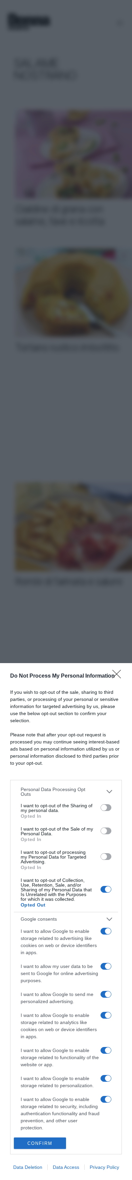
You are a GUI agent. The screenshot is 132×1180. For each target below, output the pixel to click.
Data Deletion (27, 1167)
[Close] (118, 676)
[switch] (106, 807)
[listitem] (66, 791)
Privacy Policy (104, 1167)
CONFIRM (39, 1143)
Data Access (66, 1167)
